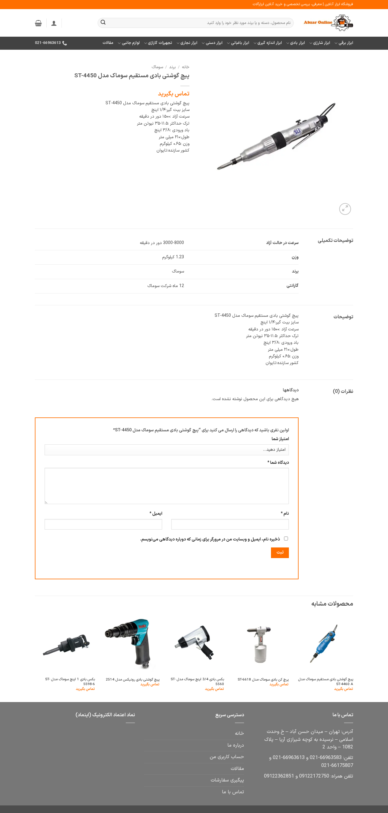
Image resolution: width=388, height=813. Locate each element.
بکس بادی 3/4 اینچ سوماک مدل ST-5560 (197, 682)
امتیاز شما (280, 439)
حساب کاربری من (227, 757)
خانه (185, 67)
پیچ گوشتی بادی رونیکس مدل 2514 (132, 680)
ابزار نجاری (188, 43)
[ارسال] (103, 23)
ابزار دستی (214, 43)
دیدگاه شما (278, 463)
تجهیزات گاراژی (160, 43)
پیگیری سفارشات (227, 780)
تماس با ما (233, 792)
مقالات (107, 43)
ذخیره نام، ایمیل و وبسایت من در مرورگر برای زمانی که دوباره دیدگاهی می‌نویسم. (210, 539)
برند (172, 67)
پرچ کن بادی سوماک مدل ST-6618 (263, 680)
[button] (54, 23)
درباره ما (235, 745)
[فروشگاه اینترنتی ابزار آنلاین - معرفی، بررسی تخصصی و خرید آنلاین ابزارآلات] (328, 23)
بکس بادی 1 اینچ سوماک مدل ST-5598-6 (70, 682)
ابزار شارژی (321, 43)
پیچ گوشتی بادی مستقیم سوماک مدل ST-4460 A (325, 682)
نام (285, 513)
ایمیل (155, 513)
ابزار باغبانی (240, 43)
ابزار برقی (346, 43)
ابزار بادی (297, 43)
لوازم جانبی (131, 43)
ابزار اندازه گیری (269, 43)
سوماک (157, 67)
